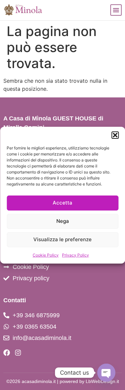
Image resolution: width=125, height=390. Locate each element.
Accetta (62, 203)
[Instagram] (18, 352)
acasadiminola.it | (41, 381)
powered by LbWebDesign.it (89, 381)
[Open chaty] (106, 373)
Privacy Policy (75, 255)
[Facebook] (6, 352)
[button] (115, 135)
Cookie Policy (46, 255)
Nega (62, 221)
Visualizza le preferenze (62, 239)
